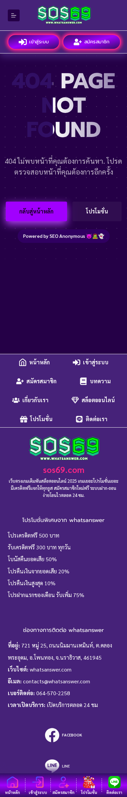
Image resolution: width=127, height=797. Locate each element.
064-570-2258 (53, 693)
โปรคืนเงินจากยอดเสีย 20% (38, 571)
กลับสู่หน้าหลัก (36, 211)
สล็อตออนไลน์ (98, 400)
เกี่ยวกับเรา (35, 400)
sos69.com (63, 469)
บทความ (100, 381)
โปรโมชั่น (97, 211)
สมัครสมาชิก (96, 41)
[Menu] (14, 15)
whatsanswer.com (50, 669)
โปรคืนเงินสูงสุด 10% (32, 583)
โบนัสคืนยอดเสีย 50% (32, 559)
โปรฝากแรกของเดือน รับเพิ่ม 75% (46, 594)
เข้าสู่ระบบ (38, 41)
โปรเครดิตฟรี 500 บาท (33, 535)
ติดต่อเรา (96, 419)
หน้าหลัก (39, 362)
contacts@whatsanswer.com (56, 681)
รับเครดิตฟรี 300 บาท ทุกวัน (39, 547)
